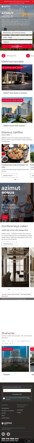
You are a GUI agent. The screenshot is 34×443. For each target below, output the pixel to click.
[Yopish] (32, 1)
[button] (15, 179)
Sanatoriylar (5, 337)
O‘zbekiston (20, 410)
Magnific (9, 429)
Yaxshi (29, 441)
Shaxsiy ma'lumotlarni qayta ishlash (13, 398)
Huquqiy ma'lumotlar (20, 428)
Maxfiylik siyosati (24, 398)
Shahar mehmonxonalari (13, 335)
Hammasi (4, 335)
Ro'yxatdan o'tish (17, 394)
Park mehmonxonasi (26, 335)
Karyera (4, 413)
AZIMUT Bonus (5, 418)
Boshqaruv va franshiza (8, 410)
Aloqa (3, 415)
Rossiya (19, 412)
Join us (5, 217)
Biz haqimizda (5, 408)
